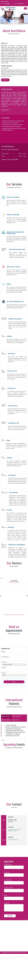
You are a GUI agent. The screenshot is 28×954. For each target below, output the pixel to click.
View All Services (5, 109)
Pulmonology (10, 527)
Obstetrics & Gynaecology (13, 214)
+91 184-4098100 (6, 3)
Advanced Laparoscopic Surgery (17, 249)
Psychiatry (9, 458)
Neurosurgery (11, 353)
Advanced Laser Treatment (13, 266)
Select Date (3, 667)
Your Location (6, 872)
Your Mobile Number (5, 656)
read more (5, 79)
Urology (8, 440)
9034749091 (19, 829)
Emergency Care (11, 388)
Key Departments (7, 716)
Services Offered (17, 716)
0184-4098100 (14, 829)
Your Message (6, 903)
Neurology (9, 510)
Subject (5, 895)
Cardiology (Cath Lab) (13, 423)
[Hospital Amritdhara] (8, 8)
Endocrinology (11, 475)
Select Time (3, 672)
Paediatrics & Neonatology (15, 319)
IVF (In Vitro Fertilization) (13, 197)
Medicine (9, 284)
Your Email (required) (8, 880)
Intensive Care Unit (12, 371)
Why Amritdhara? (6, 719)
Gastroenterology (13, 492)
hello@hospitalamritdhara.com (13, 839)
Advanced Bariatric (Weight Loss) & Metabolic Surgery (15, 232)
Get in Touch (16, 719)
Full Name (3, 651)
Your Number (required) (8, 887)
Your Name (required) (8, 864)
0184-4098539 (14, 830)
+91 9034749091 (20, 3)
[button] (2, 17)
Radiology (9, 336)
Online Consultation (5, 1)
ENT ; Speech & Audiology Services (15, 301)
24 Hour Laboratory (13, 405)
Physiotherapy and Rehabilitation (16, 544)
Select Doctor (4, 662)
